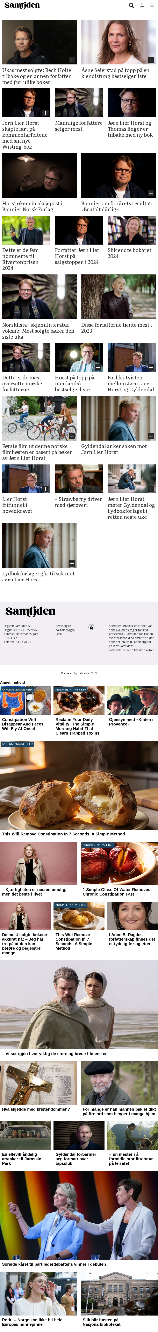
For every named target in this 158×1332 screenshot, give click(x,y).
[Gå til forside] (61, 5)
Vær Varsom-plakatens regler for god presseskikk (131, 630)
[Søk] (131, 6)
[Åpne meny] (149, 5)
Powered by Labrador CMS (79, 673)
